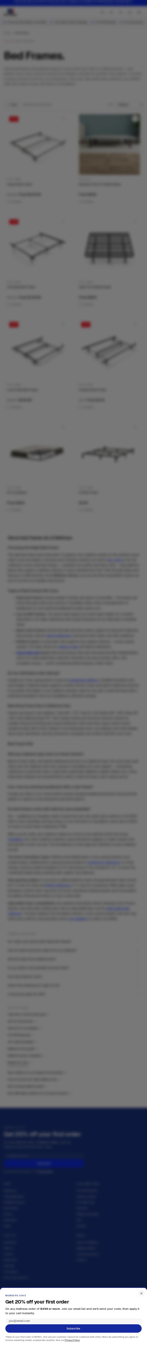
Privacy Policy (72, 1340)
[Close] (141, 1293)
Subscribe (73, 1328)
